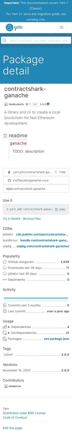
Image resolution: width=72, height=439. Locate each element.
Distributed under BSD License (24, 413)
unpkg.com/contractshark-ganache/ (43, 246)
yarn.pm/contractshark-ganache (35, 172)
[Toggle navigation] (61, 27)
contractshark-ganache (29, 188)
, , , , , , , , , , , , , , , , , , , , (22, 333)
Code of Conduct (15, 417)
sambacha (15, 386)
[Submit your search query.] (4, 40)
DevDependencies (24, 333)
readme (18, 135)
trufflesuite (16, 104)
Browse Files (32, 218)
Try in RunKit (11, 218)
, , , (19, 327)
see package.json (56, 339)
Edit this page (12, 428)
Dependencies (21, 327)
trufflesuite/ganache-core (31, 180)
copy (62, 171)
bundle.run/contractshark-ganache (45, 240)
